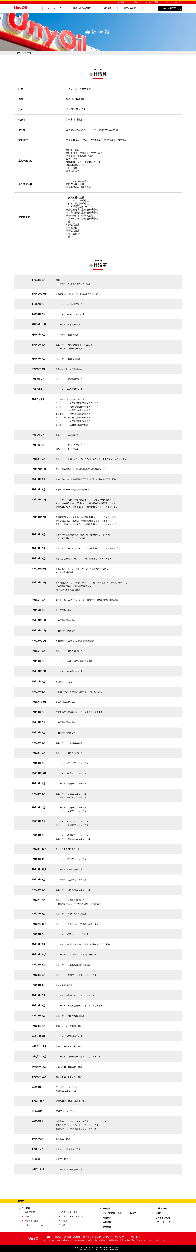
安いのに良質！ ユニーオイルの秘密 (119, 1213)
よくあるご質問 (152, 2)
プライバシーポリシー (173, 2)
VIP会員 (107, 8)
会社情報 (121, 2)
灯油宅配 (65, 1221)
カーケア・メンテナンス (72, 1216)
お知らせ (160, 1213)
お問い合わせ (130, 8)
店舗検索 (172, 8)
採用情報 (135, 2)
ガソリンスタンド (33, 1221)
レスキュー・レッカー (35, 1225)
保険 (63, 1225)
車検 (27, 1216)
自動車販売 (30, 1212)
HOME (21, 1201)
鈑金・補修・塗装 (69, 1212)
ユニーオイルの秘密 (82, 8)
